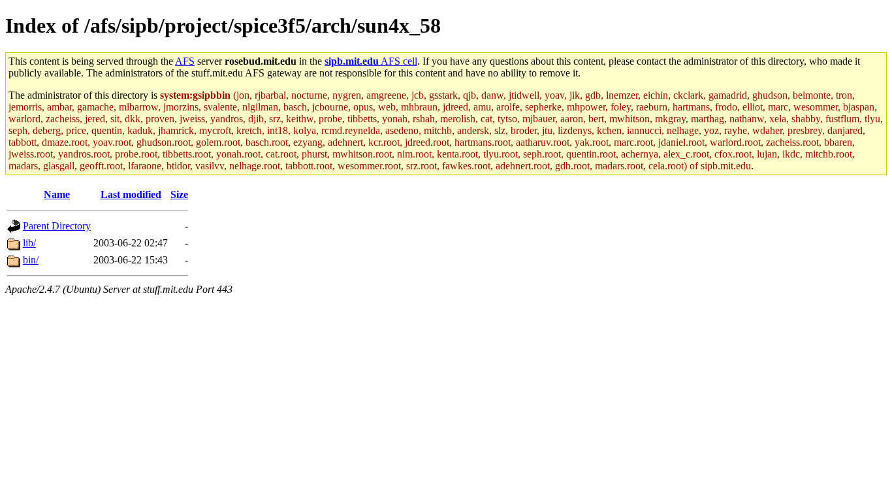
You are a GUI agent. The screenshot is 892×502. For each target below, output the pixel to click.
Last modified (131, 194)
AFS (185, 61)
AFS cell (371, 61)
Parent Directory (57, 225)
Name (57, 194)
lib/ (29, 242)
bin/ (31, 259)
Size (179, 194)
